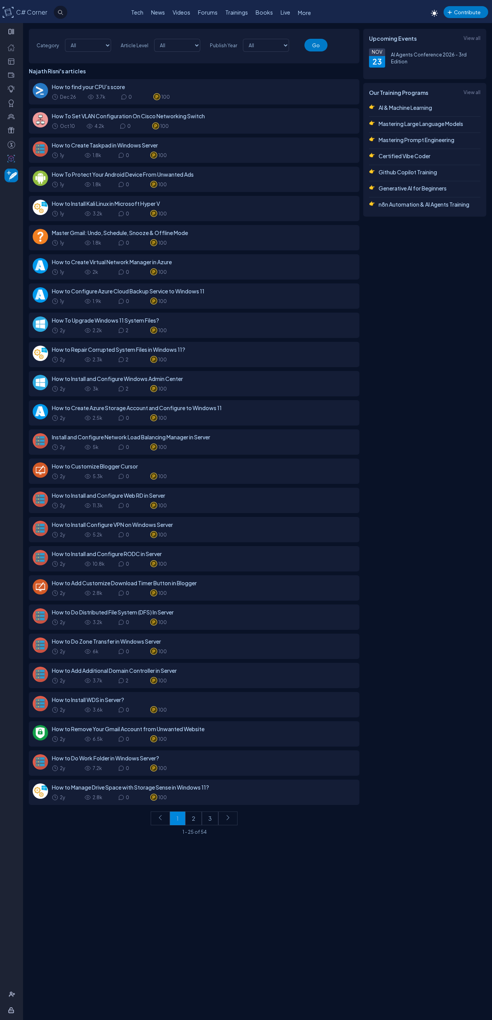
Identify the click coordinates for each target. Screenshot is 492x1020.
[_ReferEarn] (13, 130)
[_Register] (13, 994)
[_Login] (12, 1010)
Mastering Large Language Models (421, 123)
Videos (181, 12)
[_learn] (13, 88)
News (158, 12)
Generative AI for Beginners (413, 188)
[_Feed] (13, 47)
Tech (137, 12)
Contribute (467, 12)
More (304, 12)
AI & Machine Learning (405, 107)
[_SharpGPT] (13, 158)
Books (264, 12)
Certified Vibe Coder (404, 155)
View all (472, 38)
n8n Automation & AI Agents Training (424, 204)
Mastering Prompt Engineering (416, 139)
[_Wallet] (13, 74)
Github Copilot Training (408, 172)
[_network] (13, 116)
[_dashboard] (13, 61)
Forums (208, 12)
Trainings (236, 12)
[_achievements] (13, 103)
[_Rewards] (13, 144)
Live (285, 12)
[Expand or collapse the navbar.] (12, 31)
